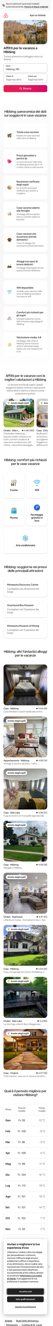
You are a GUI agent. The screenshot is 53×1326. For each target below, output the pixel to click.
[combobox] (25, 69)
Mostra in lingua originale (36, 6)
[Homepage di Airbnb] (6, 15)
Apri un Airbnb (37, 15)
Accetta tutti (25, 1291)
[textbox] (14, 79)
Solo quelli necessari (25, 1299)
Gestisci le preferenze (25, 1307)
